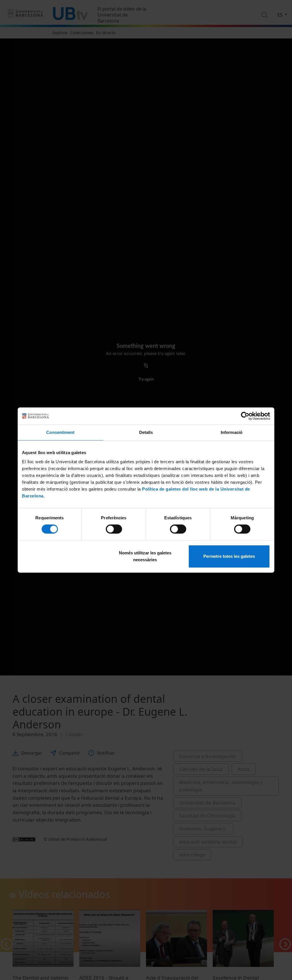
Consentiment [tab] (60, 432)
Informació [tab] (231, 432)
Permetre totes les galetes (229, 556)
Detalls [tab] (146, 432)
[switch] (114, 529)
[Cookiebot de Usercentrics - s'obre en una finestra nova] (245, 416)
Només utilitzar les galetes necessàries (145, 556)
